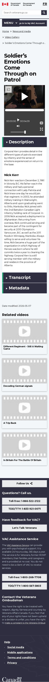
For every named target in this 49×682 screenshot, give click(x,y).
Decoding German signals (18, 386)
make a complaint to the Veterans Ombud (25, 623)
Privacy (12, 662)
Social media (15, 647)
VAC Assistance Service (18, 545)
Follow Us (29, 484)
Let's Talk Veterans (24, 527)
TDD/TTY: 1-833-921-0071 (24, 508)
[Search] (44, 12)
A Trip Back (9, 423)
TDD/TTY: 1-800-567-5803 (24, 585)
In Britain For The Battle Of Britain (22, 460)
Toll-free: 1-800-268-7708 (24, 577)
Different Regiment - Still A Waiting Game (23, 347)
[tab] (24, 142)
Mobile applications (20, 652)
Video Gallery (12, 37)
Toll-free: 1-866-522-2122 (24, 501)
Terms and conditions (21, 657)
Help (7, 642)
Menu (9, 23)
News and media (22, 31)
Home (5, 31)
